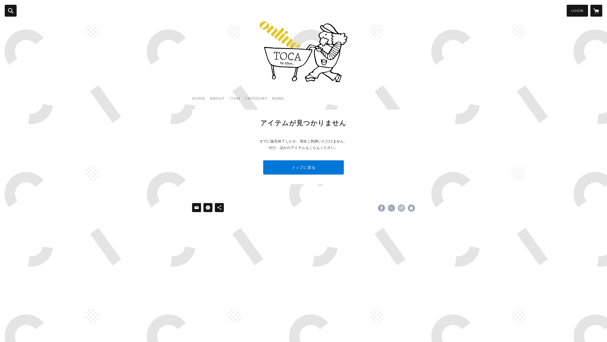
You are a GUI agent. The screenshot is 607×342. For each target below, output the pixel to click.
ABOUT (217, 98)
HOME (198, 98)
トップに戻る (304, 167)
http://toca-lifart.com (411, 208)
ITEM (235, 98)
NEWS (278, 98)
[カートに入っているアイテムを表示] (596, 11)
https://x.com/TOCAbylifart (391, 208)
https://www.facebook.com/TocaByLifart (381, 208)
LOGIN (577, 11)
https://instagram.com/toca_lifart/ (401, 208)
